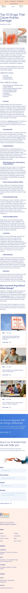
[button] (13, 7)
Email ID (2, 482)
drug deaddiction (5, 296)
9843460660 (11, 580)
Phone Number (4, 475)
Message (3, 490)
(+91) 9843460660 (20, 1)
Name (2, 467)
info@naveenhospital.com (6, 588)
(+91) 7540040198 (13, 1)
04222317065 (3, 580)
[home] (5, 7)
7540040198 (3, 582)
